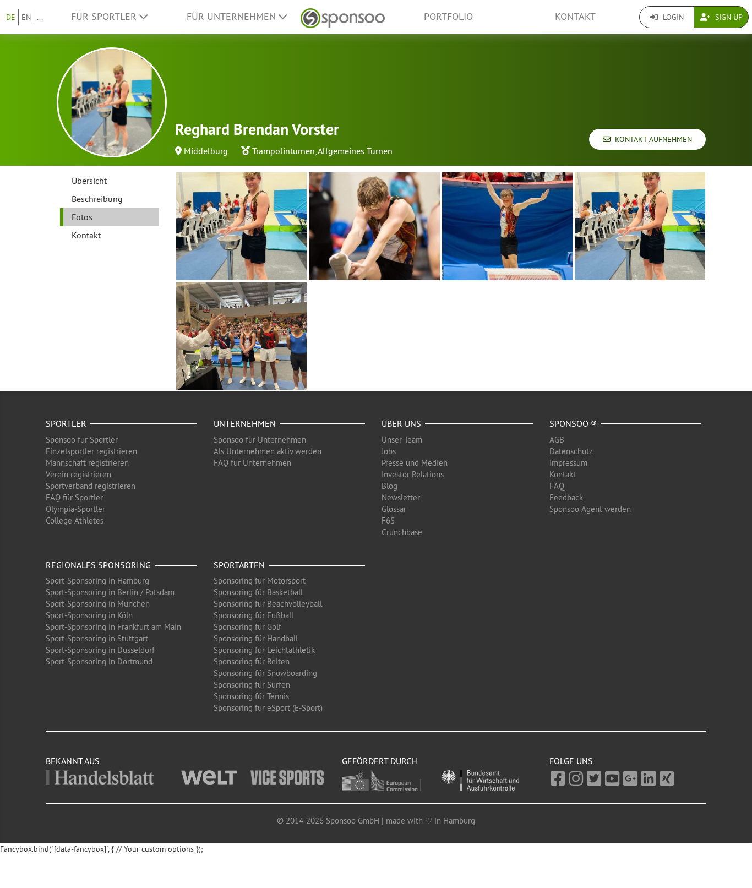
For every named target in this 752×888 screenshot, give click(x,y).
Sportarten (239, 564)
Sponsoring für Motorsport (260, 580)
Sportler (66, 423)
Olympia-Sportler (75, 509)
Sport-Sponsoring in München (98, 603)
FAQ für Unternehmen (252, 462)
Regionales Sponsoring (98, 564)
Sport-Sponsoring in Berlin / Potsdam (110, 592)
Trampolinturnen (283, 150)
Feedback (566, 497)
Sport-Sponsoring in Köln (89, 615)
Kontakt (575, 16)
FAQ (556, 486)
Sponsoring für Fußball (253, 615)
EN (26, 17)
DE (10, 17)
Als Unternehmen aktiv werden (267, 451)
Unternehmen (245, 423)
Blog (389, 486)
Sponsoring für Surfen (252, 684)
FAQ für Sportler (74, 497)
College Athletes (74, 520)
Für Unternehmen (233, 16)
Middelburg (206, 150)
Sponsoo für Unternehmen (260, 439)
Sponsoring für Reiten (252, 661)
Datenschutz (571, 451)
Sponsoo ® (573, 423)
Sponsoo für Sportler (82, 439)
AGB (556, 439)
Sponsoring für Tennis (251, 696)
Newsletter (401, 497)
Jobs (389, 451)
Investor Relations (413, 474)
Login (672, 17)
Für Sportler (105, 16)
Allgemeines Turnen (355, 150)
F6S (388, 520)
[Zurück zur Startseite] (343, 17)
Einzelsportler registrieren (91, 451)
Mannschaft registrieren (87, 462)
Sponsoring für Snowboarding (265, 673)
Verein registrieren (78, 474)
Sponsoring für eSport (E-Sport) (268, 707)
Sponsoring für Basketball (258, 592)
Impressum (568, 462)
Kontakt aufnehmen (651, 139)
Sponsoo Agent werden (590, 509)
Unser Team (402, 439)
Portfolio (448, 16)
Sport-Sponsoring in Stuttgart (97, 638)
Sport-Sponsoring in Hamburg (97, 580)
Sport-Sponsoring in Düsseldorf (100, 650)
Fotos (82, 216)
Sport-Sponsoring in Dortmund (99, 661)
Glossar (394, 509)
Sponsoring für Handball (256, 638)
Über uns (401, 423)
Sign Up (728, 17)
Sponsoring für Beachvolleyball (268, 603)
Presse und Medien (415, 462)
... (40, 17)
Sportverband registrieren (90, 486)
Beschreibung (97, 198)
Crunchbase (402, 532)
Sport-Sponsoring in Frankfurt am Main (113, 627)
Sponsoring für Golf (247, 627)
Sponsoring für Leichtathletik (264, 650)
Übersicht (89, 180)
